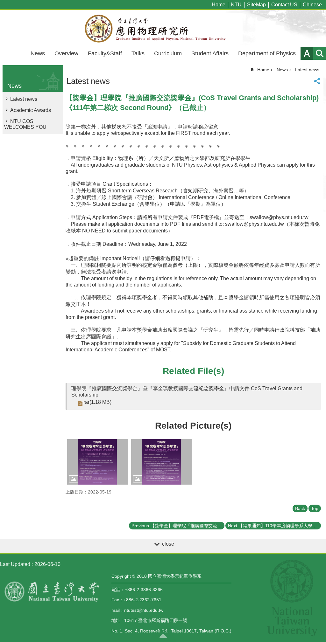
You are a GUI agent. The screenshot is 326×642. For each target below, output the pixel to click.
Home (218, 4)
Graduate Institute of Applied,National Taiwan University (163, 29)
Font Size (307, 53)
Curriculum (168, 53)
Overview (66, 53)
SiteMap (256, 4)
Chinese (312, 4)
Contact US (284, 4)
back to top (163, 635)
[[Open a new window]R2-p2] (161, 462)
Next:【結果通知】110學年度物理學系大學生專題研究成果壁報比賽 (274, 525)
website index (319, 53)
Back (300, 508)
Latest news (23, 99)
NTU (236, 4)
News (38, 53)
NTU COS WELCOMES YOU (25, 124)
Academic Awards (30, 110)
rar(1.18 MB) (97, 402)
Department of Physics (267, 53)
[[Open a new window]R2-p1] (97, 462)
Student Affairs (210, 53)
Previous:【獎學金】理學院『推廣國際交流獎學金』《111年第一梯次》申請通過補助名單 (177, 525)
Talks (138, 53)
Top (314, 508)
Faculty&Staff (105, 53)
